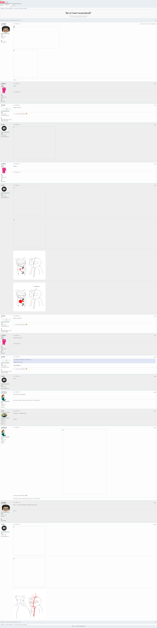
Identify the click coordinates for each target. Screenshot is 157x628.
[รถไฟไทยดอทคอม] (1, 118)
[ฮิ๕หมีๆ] (1, 100)
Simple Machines (82, 626)
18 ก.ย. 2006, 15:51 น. (16, 83)
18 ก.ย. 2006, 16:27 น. (16, 335)
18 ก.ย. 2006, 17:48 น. (16, 524)
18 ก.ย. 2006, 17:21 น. (16, 410)
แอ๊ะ (3, 411)
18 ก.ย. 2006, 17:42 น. (16, 502)
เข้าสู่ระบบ (13, 3)
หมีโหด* (4, 83)
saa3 (3, 124)
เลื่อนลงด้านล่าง (2, 20)
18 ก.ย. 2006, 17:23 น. (16, 427)
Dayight (4, 23)
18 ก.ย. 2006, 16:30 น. (16, 376)
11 (18, 20)
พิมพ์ (155, 20)
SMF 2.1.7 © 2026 (75, 626)
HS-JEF (3, 105)
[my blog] (1, 40)
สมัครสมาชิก (19, 3)
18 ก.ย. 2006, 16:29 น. (16, 356)
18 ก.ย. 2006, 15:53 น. (16, 105)
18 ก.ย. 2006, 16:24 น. (16, 315)
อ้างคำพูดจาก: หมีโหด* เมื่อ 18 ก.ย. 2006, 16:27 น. (23, 359)
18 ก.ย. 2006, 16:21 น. (16, 185)
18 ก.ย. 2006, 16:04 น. (16, 124)
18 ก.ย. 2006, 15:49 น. (16, 23)
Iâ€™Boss (4, 392)
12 (19, 20)
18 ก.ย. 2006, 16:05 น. (16, 163)
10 (17, 20)
